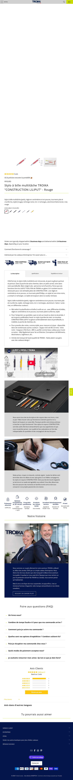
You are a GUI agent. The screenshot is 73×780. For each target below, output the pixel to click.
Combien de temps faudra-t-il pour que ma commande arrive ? (35, 622)
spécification (35, 273)
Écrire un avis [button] (36, 692)
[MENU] (1, 2)
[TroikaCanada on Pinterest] (41, 750)
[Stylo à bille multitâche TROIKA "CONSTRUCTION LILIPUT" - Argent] (24, 212)
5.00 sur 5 (41, 672)
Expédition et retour (56, 273)
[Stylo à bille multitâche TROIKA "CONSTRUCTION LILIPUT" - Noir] (11, 212)
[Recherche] (64, 2)
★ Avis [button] (71, 392)
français (35, 763)
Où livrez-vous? (14, 615)
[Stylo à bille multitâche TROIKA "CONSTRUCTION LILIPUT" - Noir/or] (15, 212)
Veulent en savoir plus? (24, 593)
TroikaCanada (19, 776)
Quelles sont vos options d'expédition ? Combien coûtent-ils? (34, 636)
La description (15, 273)
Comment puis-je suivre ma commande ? (25, 629)
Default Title (10, 220)
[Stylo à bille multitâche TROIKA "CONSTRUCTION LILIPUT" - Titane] (28, 212)
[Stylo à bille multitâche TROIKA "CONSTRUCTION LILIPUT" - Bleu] (19, 212)
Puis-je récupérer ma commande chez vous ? (27, 643)
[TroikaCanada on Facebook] (34, 750)
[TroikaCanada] (36, 2)
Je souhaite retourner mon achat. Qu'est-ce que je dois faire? (34, 658)
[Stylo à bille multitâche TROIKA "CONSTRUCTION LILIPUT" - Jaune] (33, 212)
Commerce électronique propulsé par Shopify (50, 776)
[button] (9, 174)
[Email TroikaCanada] (31, 750)
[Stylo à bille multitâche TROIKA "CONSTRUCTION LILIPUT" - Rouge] (6, 212)
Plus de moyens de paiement (36, 238)
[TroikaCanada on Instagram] (38, 750)
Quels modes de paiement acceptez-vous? (26, 651)
